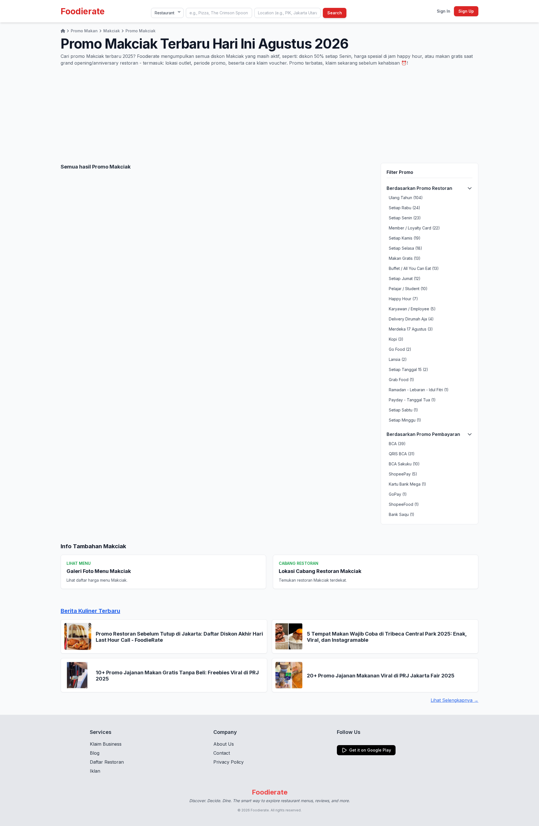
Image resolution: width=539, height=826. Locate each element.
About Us (223, 744)
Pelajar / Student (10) (408, 288)
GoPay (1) (398, 494)
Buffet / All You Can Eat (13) (414, 268)
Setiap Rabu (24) (404, 207)
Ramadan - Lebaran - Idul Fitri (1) (419, 389)
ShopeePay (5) (403, 474)
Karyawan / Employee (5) (412, 308)
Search (334, 12)
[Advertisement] (269, 114)
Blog (94, 753)
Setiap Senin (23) (405, 217)
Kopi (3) (396, 339)
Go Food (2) (400, 349)
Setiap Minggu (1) (405, 420)
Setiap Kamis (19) (405, 238)
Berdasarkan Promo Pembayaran (423, 434)
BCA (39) (397, 443)
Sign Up (466, 11)
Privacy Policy (228, 762)
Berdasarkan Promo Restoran (419, 188)
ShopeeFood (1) (404, 504)
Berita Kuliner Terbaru (90, 610)
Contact (221, 753)
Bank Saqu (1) (401, 514)
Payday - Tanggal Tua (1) (412, 399)
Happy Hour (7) (403, 298)
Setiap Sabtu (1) (403, 410)
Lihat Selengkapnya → (454, 700)
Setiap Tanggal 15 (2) (408, 369)
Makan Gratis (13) (405, 258)
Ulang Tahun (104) (406, 197)
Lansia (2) (398, 359)
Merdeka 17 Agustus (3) (411, 329)
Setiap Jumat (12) (405, 278)
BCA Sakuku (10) (404, 463)
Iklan (95, 771)
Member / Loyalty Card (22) (414, 228)
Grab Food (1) (401, 379)
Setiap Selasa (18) (405, 248)
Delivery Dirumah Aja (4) (411, 319)
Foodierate (83, 11)
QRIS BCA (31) (402, 453)
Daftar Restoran (107, 762)
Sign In (443, 11)
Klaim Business (106, 744)
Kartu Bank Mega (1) (407, 484)
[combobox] (219, 13)
